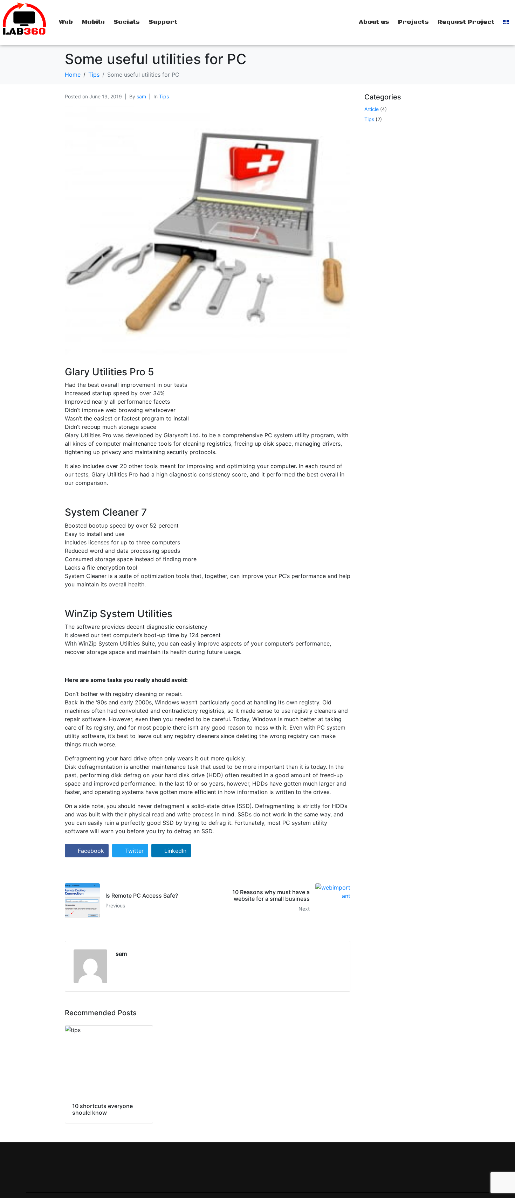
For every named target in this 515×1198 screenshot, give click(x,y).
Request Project (466, 22)
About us (374, 22)
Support (163, 22)
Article (371, 109)
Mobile (93, 22)
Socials (127, 22)
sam (141, 96)
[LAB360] (24, 19)
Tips (164, 96)
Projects (413, 22)
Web (66, 22)
